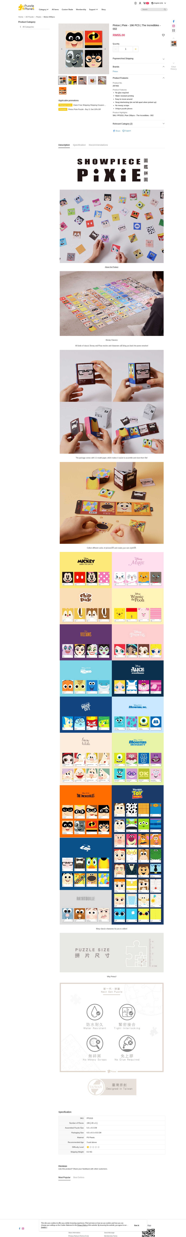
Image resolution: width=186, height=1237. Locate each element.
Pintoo (115, 71)
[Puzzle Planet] (26, 7)
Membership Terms (110, 1236)
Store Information (74, 1233)
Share (118, 131)
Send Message (109, 1233)
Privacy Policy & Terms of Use (78, 1236)
